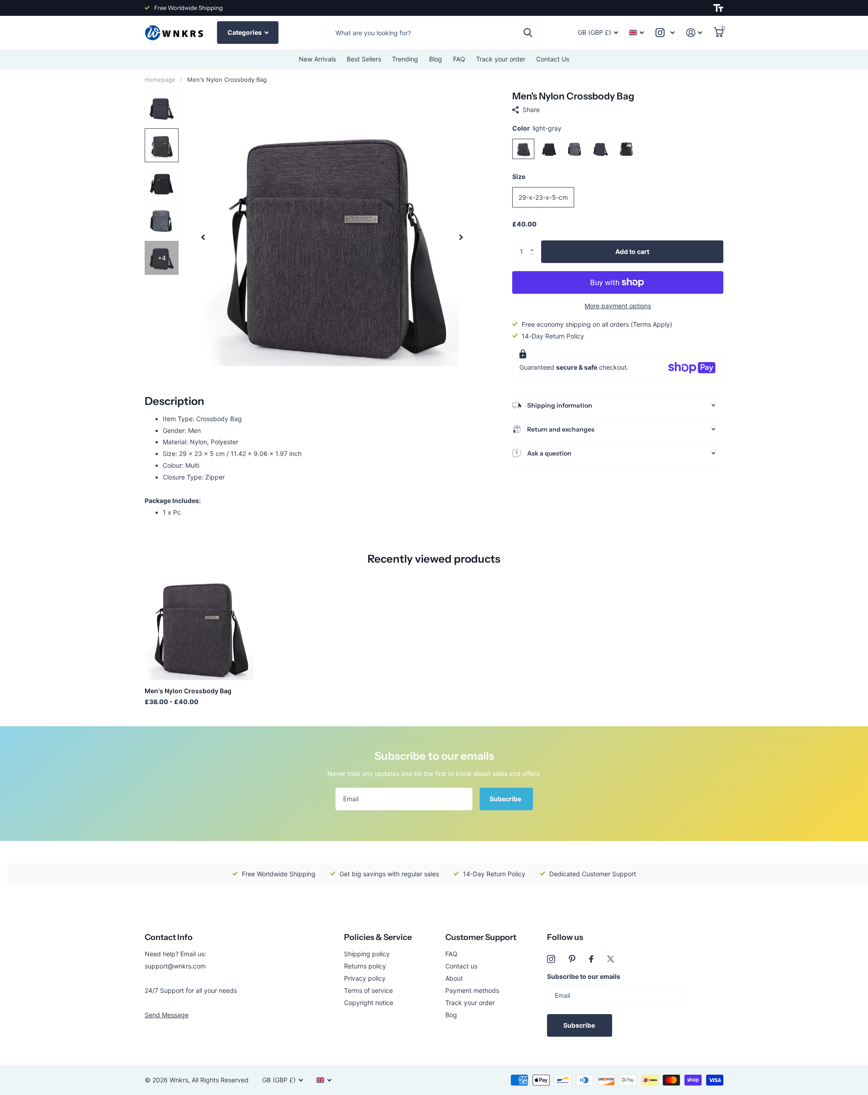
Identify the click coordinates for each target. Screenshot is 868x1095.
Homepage (160, 79)
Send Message (167, 1015)
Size (518, 176)
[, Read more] (665, 33)
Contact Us (552, 59)
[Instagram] (551, 959)
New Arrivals (317, 59)
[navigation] (203, 237)
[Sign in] (694, 33)
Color (536, 128)
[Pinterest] (572, 959)
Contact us (461, 966)
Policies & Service (378, 937)
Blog (435, 59)
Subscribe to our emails (583, 976)
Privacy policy (365, 978)
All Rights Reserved (220, 1080)
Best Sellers (364, 59)
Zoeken (527, 32)
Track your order (500, 59)
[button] (534, 244)
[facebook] (591, 959)
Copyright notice (368, 1002)
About (454, 978)
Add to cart (632, 251)
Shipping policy (367, 954)
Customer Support (480, 937)
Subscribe (506, 799)
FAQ (459, 59)
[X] (610, 959)
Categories (245, 32)
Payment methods (472, 990)
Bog (451, 1015)
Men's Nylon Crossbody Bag (188, 691)
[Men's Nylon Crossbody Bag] (200, 625)
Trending (405, 59)
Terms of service (368, 990)
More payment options (618, 306)
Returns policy (365, 966)
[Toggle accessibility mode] (718, 8)
